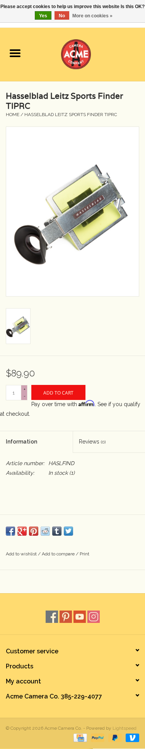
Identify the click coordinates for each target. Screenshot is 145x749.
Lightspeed (124, 728)
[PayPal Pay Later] (114, 738)
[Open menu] (15, 53)
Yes (43, 16)
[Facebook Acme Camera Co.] (52, 617)
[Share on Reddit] (45, 531)
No (62, 16)
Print (84, 554)
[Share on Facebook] (10, 531)
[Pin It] (33, 531)
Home (12, 114)
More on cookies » (92, 16)
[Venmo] (131, 738)
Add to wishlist (22, 554)
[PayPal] (97, 738)
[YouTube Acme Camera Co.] (79, 617)
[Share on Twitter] (68, 531)
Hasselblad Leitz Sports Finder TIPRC (70, 114)
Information (21, 442)
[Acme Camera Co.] (87, 54)
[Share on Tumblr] (56, 531)
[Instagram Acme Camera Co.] (93, 617)
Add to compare (59, 554)
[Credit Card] (79, 738)
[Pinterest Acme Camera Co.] (66, 617)
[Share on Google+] (22, 531)
